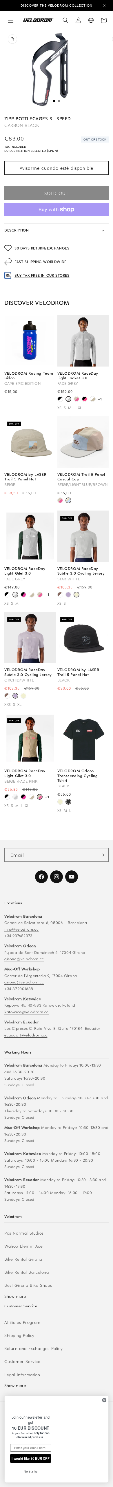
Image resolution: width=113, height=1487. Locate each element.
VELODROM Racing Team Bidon (28, 375)
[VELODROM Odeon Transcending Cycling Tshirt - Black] (68, 802)
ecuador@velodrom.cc (25, 1034)
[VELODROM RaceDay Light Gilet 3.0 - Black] (7, 595)
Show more (15, 1296)
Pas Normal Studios (24, 1233)
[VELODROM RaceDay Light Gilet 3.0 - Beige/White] (31, 595)
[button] (10, 20)
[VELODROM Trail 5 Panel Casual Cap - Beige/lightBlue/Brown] (68, 501)
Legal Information (22, 1374)
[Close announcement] (104, 5)
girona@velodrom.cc (24, 958)
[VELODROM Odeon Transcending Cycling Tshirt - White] (60, 802)
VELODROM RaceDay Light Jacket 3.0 (78, 375)
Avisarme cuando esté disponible (56, 168)
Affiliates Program (22, 1322)
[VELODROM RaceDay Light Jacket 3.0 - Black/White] (60, 399)
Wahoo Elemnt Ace (23, 1246)
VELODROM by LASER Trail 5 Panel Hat (25, 476)
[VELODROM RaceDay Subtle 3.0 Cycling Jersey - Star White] (76, 595)
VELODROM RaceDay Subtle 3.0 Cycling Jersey (81, 570)
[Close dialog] (104, 1394)
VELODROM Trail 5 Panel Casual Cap (81, 476)
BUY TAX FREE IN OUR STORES (42, 275)
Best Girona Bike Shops (28, 1285)
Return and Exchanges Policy (33, 1348)
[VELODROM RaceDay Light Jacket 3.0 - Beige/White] (93, 399)
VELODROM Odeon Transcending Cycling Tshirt (77, 775)
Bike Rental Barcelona (26, 1272)
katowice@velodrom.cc (26, 1011)
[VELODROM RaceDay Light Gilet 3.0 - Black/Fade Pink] (23, 595)
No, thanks (30, 1471)
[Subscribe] (102, 855)
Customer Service (22, 1361)
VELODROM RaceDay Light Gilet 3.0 (24, 570)
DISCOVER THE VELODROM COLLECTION (56, 5)
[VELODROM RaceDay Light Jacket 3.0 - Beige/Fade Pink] (76, 399)
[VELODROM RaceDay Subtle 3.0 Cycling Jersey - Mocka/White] (60, 595)
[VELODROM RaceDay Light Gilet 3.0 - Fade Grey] (15, 595)
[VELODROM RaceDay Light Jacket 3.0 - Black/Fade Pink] (85, 399)
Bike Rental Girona (23, 1259)
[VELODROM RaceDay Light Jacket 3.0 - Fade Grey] (68, 399)
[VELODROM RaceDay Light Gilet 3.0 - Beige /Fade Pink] (40, 595)
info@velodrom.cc (21, 929)
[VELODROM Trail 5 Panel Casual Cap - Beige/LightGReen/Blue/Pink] (60, 501)
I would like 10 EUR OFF (30, 1458)
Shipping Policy (19, 1335)
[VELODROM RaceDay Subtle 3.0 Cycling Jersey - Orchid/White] (68, 595)
